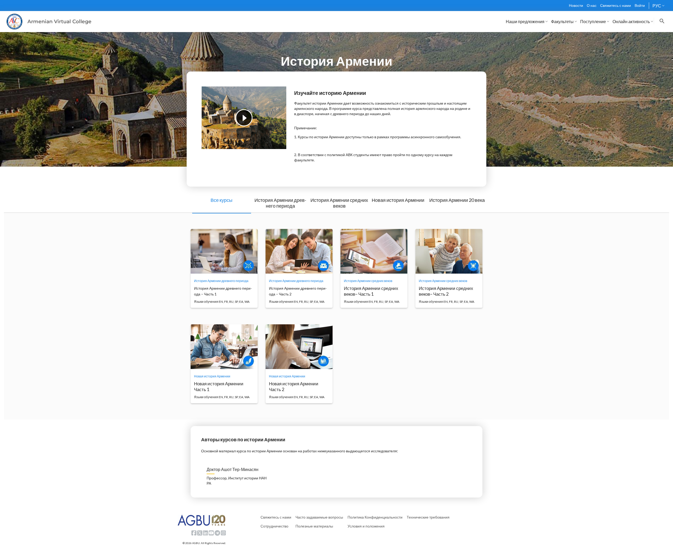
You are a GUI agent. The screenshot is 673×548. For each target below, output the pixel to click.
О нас (591, 5)
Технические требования (428, 517)
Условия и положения (366, 526)
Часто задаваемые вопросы (319, 517)
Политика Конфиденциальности (375, 517)
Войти (640, 5)
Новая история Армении (398, 200)
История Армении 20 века (457, 200)
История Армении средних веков (339, 203)
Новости (576, 5)
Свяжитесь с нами (615, 5)
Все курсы (221, 200)
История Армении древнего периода (280, 203)
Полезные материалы (314, 526)
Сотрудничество (274, 526)
